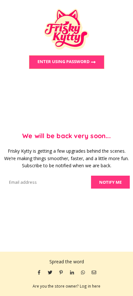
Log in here (90, 286)
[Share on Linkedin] (71, 272)
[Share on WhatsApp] (82, 272)
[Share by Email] (93, 272)
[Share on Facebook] (39, 272)
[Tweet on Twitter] (50, 272)
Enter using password (64, 62)
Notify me (110, 182)
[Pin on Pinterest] (61, 272)
